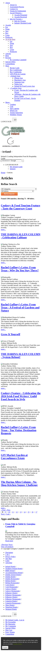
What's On (13, 111)
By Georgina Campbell (18, 60)
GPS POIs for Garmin (18, 74)
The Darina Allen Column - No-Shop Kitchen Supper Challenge (19, 483)
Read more (9, 541)
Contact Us (14, 9)
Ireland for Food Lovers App (24, 86)
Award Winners (16, 13)
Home (3, 173)
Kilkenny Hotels (11, 597)
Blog (7, 56)
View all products (7, 547)
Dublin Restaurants (12, 579)
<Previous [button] (4, 545)
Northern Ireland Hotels (13, 569)
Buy (6, 33)
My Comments (10, 626)
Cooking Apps (16, 88)
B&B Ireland (10, 571)
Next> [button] (11, 545)
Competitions (10, 64)
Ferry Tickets (10, 632)
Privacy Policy (10, 557)
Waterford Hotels (11, 607)
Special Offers (10, 62)
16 (32, 512)
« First (3, 510)
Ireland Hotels (10, 566)
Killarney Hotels (11, 593)
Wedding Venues (16, 115)
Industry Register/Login (22, 23)
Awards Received (20, 17)
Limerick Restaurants (12, 603)
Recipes (8, 58)
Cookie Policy (17, 644)
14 (25, 512)
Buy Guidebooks (16, 70)
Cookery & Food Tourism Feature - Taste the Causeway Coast (20, 207)
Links (7, 561)
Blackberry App (20, 80)
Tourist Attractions (16, 113)
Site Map (8, 559)
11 (13, 512)
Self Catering (14, 108)
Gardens (13, 104)
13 (21, 512)
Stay (7, 31)
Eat (6, 27)
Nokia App (18, 84)
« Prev (8, 510)
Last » (8, 514)
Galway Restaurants (12, 591)
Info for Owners (16, 19)
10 (9, 512)
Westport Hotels (11, 609)
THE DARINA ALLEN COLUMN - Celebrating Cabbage (20, 236)
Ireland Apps (15, 76)
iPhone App (18, 78)
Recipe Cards (14, 68)
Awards (8, 25)
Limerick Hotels (11, 601)
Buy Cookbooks (16, 72)
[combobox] (14, 120)
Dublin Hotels (10, 577)
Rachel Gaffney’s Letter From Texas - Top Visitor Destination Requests (18, 430)
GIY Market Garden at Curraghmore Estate (14, 457)
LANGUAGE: (6, 121)
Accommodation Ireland (14, 573)
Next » (3, 514)
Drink (7, 29)
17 (36, 512)
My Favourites (10, 622)
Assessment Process (17, 7)
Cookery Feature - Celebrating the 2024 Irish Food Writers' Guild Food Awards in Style (21, 396)
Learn (7, 35)
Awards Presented (20, 15)
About (7, 3)
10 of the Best (10, 39)
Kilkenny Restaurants (13, 599)
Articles (8, 54)
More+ (7, 102)
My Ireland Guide (16, 167)
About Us (13, 5)
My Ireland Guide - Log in (14, 620)
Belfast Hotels (10, 581)
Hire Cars (8, 630)
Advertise (8, 563)
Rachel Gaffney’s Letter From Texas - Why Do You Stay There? (20, 269)
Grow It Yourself (10, 334)
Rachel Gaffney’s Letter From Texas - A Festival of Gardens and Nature (20, 307)
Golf (11, 106)
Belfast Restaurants (12, 583)
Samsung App (19, 82)
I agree (5, 647)
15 (28, 512)
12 (17, 512)
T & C (7, 555)
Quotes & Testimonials (18, 11)
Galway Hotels (10, 589)
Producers (8, 37)
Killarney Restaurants (13, 595)
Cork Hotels (9, 585)
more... (3, 230)
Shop (7, 66)
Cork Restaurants (11, 587)
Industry (13, 169)
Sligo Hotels (9, 605)
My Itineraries (10, 624)
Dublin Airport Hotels (13, 575)
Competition (9, 634)
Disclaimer (9, 552)
